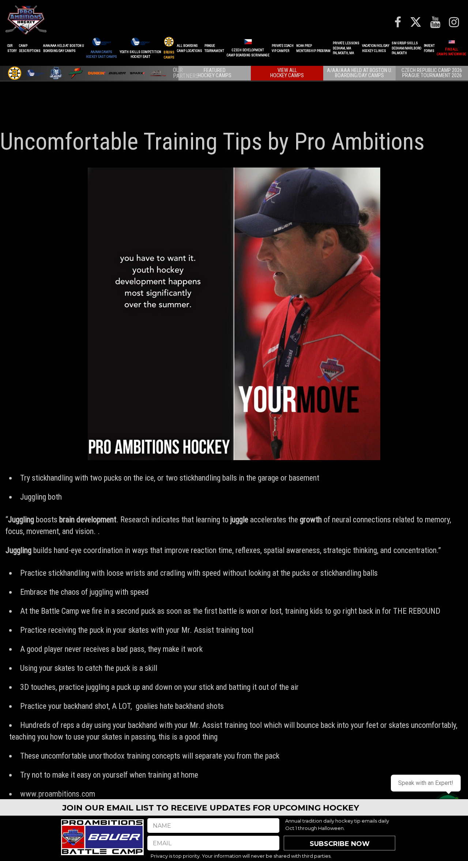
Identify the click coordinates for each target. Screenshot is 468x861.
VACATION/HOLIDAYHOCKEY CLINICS (375, 48)
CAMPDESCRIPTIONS (30, 48)
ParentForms (429, 48)
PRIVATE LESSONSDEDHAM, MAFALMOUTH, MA (346, 48)
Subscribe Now (340, 844)
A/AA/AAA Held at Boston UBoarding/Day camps (63, 48)
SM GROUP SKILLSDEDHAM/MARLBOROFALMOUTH (406, 48)
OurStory (12, 48)
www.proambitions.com (57, 793)
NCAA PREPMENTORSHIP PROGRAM (313, 48)
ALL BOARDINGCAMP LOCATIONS (189, 48)
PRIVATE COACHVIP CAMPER (283, 48)
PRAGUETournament (214, 48)
